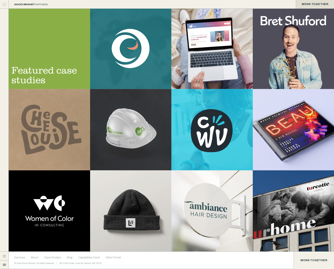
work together (315, 4)
